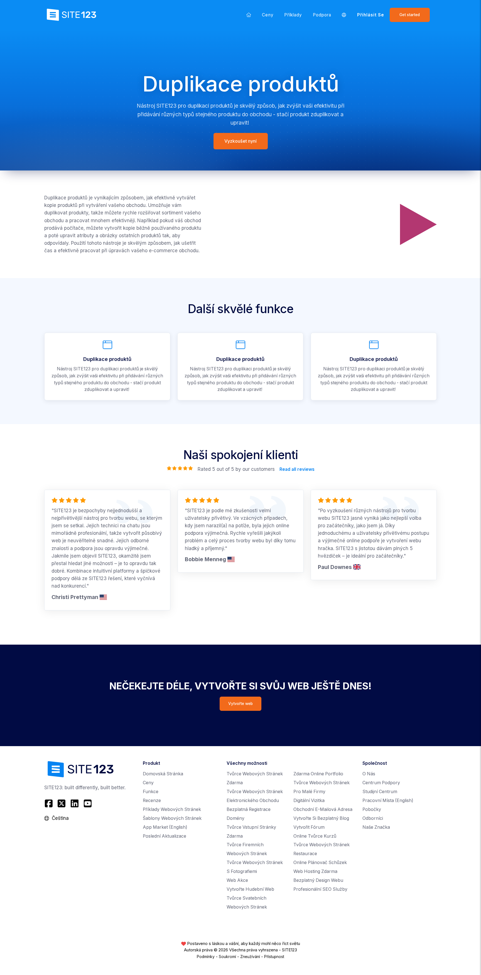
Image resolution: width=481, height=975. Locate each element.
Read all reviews (296, 469)
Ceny (267, 15)
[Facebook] (49, 804)
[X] (62, 804)
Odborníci (372, 818)
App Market (165, 827)
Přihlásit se (370, 15)
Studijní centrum (379, 791)
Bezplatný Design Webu (318, 880)
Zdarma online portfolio (318, 773)
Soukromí (227, 956)
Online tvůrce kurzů (314, 836)
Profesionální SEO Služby (320, 889)
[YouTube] (88, 804)
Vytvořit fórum (309, 827)
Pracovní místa (387, 800)
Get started (409, 15)
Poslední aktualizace (164, 836)
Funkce (150, 791)
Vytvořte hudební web (250, 889)
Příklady (293, 15)
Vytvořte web (240, 703)
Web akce (237, 880)
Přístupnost (274, 956)
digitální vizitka (309, 800)
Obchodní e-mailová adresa (322, 809)
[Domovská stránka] (249, 14)
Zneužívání (250, 956)
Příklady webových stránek (172, 809)
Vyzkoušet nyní (240, 141)
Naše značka (376, 827)
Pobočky (371, 809)
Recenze (152, 800)
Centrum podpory (381, 782)
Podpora (322, 15)
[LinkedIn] (75, 804)
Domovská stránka (163, 773)
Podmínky (206, 956)
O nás (368, 773)
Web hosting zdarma (315, 871)
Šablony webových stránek (172, 818)
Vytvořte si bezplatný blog (321, 818)
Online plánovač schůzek (320, 862)
